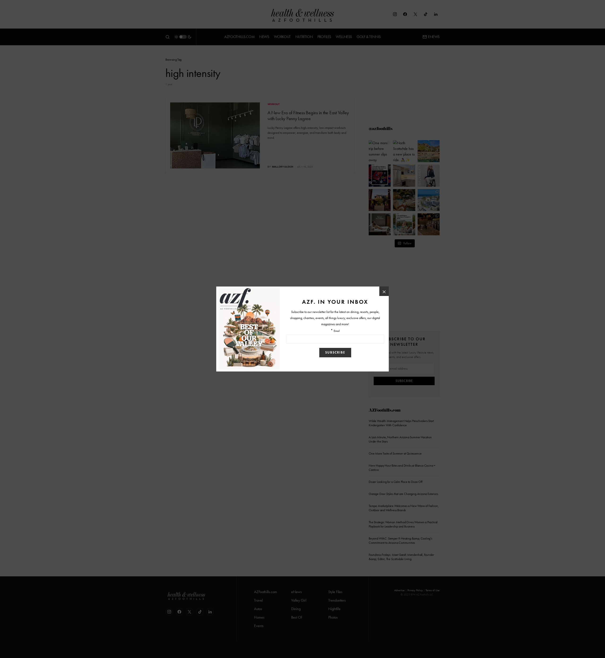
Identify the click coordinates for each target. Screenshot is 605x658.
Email (337, 331)
